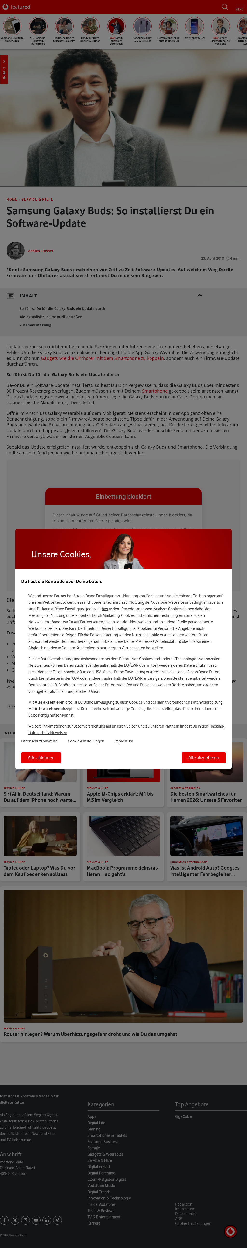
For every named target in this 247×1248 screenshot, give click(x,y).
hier (105, 608)
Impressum (123, 741)
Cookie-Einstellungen (86, 741)
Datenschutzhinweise (39, 741)
